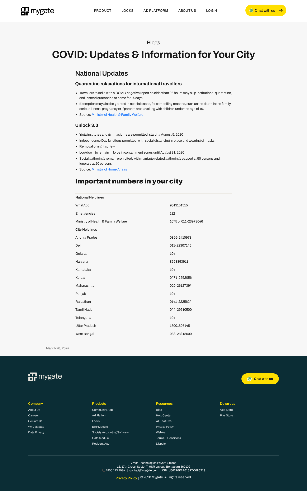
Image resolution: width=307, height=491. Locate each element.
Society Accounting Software (110, 432)
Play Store (226, 415)
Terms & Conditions (168, 438)
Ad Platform (99, 415)
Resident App (100, 443)
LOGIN (211, 10)
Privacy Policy (165, 426)
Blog (159, 409)
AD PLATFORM (155, 10)
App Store (226, 409)
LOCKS (128, 10)
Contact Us (35, 421)
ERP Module (100, 426)
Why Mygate (36, 426)
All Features (163, 421)
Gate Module (100, 438)
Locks (96, 421)
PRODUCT (103, 10)
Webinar (161, 432)
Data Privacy (36, 432)
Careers (33, 415)
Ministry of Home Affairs (109, 169)
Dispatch (161, 443)
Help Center (163, 415)
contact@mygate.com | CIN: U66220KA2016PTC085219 (167, 470)
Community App (102, 409)
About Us (34, 409)
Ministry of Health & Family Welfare (117, 114)
